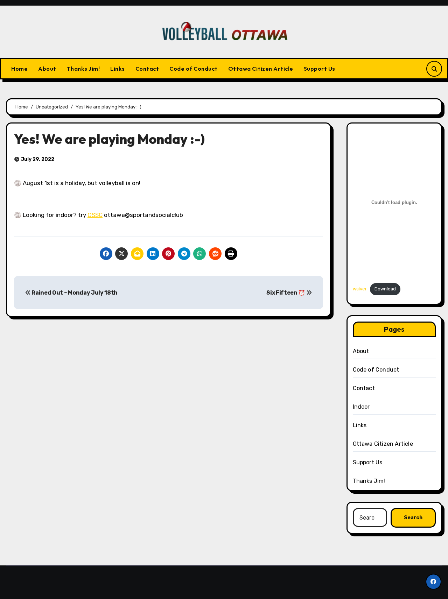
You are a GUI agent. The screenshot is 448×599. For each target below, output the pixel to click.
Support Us (319, 68)
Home (19, 68)
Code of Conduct (193, 68)
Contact (147, 68)
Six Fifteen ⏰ (286, 292)
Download (385, 288)
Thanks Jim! (83, 68)
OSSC (95, 214)
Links (117, 68)
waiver (360, 288)
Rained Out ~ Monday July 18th (74, 292)
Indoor (361, 406)
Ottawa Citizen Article (260, 68)
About (47, 68)
